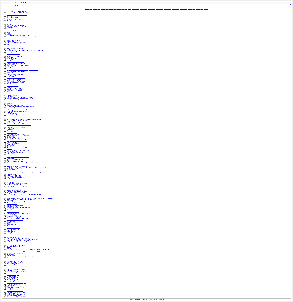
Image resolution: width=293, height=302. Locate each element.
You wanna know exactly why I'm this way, (16, 43)
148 (191, 8)
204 (280, 8)
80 (91, 8)
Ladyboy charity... (11, 136)
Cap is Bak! (9, 188)
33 (38, 8)
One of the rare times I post (13, 212)
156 (204, 8)
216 (93, 9)
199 (272, 8)
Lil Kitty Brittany (10, 247)
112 (134, 8)
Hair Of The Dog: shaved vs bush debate (16, 81)
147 (189, 8)
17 (19, 8)
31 (35, 8)
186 (252, 8)
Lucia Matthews (10, 145)
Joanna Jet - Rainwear (12, 204)
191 (260, 8)
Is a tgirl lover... (10, 265)
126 (155, 8)
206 (284, 8)
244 (138, 9)
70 (80, 8)
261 (166, 9)
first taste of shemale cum (12, 277)
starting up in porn (11, 254)
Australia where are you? (12, 47)
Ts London (9, 24)
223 (104, 9)
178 (239, 8)
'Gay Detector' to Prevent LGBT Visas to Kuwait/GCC (19, 35)
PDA (290, 4)
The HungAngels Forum (16, 5)
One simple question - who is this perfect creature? (18, 189)
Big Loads (9, 196)
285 (204, 9)
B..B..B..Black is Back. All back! (14, 85)
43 (49, 8)
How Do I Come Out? (11, 14)
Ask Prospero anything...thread (14, 176)
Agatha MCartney (11, 259)
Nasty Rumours (10, 200)
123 (151, 8)
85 (97, 8)
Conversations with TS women (13, 280)
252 (151, 9)
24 (27, 8)
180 (242, 8)
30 (34, 8)
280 (196, 9)
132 (165, 8)
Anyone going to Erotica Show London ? (16, 78)
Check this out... (10, 129)
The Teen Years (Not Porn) (13, 86)
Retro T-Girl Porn (10, 270)
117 (141, 8)
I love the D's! (10, 28)
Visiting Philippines (11, 110)
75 (86, 8)
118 (143, 8)
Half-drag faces (10, 44)
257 (159, 9)
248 (145, 9)
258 (161, 9)
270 (180, 9)
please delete (10, 20)
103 (119, 8)
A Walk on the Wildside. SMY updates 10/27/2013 (18, 238)
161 (212, 8)
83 (95, 8)
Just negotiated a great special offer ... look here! (18, 157)
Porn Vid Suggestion (11, 174)
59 (67, 8)
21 (24, 8)
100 (115, 8)
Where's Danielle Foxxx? (12, 17)
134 (168, 8)
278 (193, 9)
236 (125, 9)
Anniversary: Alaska (11, 101)
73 (83, 8)
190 (258, 8)
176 (236, 8)
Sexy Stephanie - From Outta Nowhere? (15, 62)
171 (228, 8)
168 (223, 8)
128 (159, 8)
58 (66, 8)
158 (207, 8)
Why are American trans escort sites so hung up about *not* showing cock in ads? (25, 109)
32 (36, 8)
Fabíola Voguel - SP (11, 244)
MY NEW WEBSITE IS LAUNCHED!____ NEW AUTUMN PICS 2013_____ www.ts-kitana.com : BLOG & (30, 251)
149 (192, 8)
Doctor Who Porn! (11, 117)
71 (81, 8)
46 (52, 8)
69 (79, 8)
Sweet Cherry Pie (11, 281)
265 (172, 9)
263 (169, 9)
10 (11, 8)
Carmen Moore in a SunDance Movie (15, 39)
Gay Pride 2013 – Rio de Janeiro (14, 76)
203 (279, 8)
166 (220, 8)
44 (50, 8)
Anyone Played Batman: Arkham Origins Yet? (17, 245)
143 (183, 8)
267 (175, 9)
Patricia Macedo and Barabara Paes (15, 74)
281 (198, 9)
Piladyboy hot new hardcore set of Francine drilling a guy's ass (20, 106)
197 (269, 8)
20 (23, 8)
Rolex (8, 73)
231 (117, 9)
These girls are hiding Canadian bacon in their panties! (19, 139)
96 (110, 8)
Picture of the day (11, 278)
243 (137, 9)
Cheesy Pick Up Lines (12, 268)
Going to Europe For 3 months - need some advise (18, 135)
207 (285, 8)
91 (104, 8)
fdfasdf (8, 178)
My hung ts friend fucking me (13, 202)
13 (15, 8)
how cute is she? (10, 165)
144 (184, 8)
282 (199, 9)
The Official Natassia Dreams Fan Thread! (16, 71)
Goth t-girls (9, 91)
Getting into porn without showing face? (15, 82)
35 (40, 8)
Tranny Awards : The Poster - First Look (16, 287)
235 (124, 9)
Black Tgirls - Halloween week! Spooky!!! (16, 292)
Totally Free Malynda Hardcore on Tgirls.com (17, 141)
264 (170, 9)
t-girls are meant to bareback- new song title (16, 271)
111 (132, 8)
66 (75, 8)
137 (173, 8)
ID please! (9, 22)
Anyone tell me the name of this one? (15, 152)
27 (31, 8)
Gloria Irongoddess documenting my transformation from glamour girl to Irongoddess (25, 172)
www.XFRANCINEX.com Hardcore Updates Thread (18, 150)
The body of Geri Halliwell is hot (14, 216)
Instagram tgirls (10, 128)
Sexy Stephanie (10, 153)
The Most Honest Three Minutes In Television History (18, 235)
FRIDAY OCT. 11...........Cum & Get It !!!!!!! (16, 11)
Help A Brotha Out (11, 55)
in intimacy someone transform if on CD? (16, 246)
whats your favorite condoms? (13, 228)
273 (185, 9)
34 (39, 8)
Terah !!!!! (9, 210)
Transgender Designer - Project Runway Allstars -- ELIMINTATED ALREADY (24, 194)
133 (167, 8)
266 (174, 9)
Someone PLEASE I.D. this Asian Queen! (16, 31)
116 (140, 8)
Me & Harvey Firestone (12, 130)
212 (87, 9)
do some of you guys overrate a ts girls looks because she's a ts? (21, 36)
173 (231, 8)
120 (146, 8)
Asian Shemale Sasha (12, 113)
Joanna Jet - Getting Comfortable (14, 80)
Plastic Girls (9, 33)
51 (58, 8)
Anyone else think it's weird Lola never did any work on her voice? (21, 97)
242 (135, 9)
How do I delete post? (11, 231)
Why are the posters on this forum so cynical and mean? (19, 226)
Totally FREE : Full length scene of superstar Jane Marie (19, 240)
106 (124, 8)
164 (216, 8)
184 (248, 8)
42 (48, 8)
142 (181, 8)
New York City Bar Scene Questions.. (15, 105)
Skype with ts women (11, 276)
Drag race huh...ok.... (11, 154)
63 (72, 8)
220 (99, 9)
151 (196, 8)
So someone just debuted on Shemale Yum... (17, 15)
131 (164, 8)
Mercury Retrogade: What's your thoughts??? (17, 147)
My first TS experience (12, 133)
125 (154, 8)
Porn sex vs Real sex (11, 273)
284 (202, 9)
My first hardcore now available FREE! (15, 19)
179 (240, 8)
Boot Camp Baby (10, 158)
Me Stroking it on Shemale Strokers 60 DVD (16, 93)
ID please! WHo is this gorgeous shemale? (16, 201)
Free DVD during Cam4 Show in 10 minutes (16, 177)
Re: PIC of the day (11, 267)
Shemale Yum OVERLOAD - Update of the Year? (18, 46)
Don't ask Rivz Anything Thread (14, 209)
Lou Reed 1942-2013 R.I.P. (13, 229)
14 (16, 8)
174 (232, 8)
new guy (9, 223)
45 (51, 8)
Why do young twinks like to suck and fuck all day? (18, 65)
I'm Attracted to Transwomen (13, 193)
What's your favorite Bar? (12, 151)
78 (89, 8)
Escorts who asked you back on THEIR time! (17, 120)
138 (175, 8)
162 (213, 8)
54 (62, 8)
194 (264, 8)
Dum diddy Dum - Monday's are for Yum (15, 138)
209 (288, 8)
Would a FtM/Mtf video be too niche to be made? (17, 166)
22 (25, 8)
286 (206, 9)
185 (250, 8)
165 (218, 8)
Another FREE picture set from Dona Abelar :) (17, 269)
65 (74, 8)
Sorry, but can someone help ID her (15, 161)
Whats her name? (11, 41)
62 (71, 8)
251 (150, 9)
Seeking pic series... (11, 144)
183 (247, 8)
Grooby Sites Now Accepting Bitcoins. (15, 75)
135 (170, 8)
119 (144, 8)
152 (197, 8)
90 (103, 8)
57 (65, 8)
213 (88, 9)
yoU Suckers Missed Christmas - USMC (16, 190)
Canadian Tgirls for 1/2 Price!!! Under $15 (16, 63)
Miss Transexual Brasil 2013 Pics (14, 286)
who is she (9, 87)
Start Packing (10, 94)
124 (152, 8)
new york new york (11, 115)
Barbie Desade (10, 112)
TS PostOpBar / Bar (11, 170)
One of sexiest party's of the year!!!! (15, 168)
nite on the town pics (11, 23)
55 (63, 8)
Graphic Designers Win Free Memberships (16, 134)
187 (253, 8)
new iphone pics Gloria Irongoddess (15, 48)
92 (105, 8)
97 (111, 8)
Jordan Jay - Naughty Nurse (13, 137)
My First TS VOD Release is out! (14, 184)
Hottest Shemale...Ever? (12, 206)
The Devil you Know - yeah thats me (15, 122)
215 (91, 9)
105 (123, 8)
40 (46, 8)
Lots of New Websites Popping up (14, 288)
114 (137, 8)
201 (276, 8)
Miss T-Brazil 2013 (11, 221)
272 (183, 9)
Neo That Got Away (11, 255)
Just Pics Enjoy (10, 260)
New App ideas (10, 72)
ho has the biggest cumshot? (13, 263)
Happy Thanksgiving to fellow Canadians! (16, 30)
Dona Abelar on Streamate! (13, 164)
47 (54, 8)
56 (64, 8)
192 (261, 8)
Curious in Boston (11, 252)
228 (112, 9)
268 (177, 9)
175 (234, 8)
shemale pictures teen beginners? (14, 225)
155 (202, 8)
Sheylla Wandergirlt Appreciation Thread (15, 197)
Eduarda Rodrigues (11, 59)
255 (156, 9)
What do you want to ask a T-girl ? (14, 185)
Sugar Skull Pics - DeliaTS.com (14, 114)
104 (121, 8)
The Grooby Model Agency (13, 275)
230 (116, 9)
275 (188, 9)
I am (8, 18)
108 (127, 8)
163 (215, 8)
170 (226, 8)
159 (208, 8)
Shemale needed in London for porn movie (16, 127)
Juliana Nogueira (10, 289)
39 (44, 8)
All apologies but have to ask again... (15, 205)
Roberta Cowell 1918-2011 (12, 224)
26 (30, 8)
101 (116, 8)
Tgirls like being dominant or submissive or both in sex (19, 107)
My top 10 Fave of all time (12, 83)
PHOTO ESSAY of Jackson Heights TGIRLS (17, 186)
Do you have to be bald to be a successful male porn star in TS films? (22, 70)
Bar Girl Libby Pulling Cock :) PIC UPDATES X (17, 12)
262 (167, 9)
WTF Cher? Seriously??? (12, 102)
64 (73, 8)
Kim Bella (9, 118)
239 (130, 9)
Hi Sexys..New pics (11, 34)
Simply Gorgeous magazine (13, 233)
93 (106, 8)
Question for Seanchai (12, 142)
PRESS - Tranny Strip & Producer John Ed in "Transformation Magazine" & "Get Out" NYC (27, 167)
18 (20, 8)
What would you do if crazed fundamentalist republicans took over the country (24, 119)
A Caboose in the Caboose (13, 237)
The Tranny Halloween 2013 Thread (15, 262)
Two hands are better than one (13, 272)
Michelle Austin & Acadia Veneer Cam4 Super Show (18, 207)
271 (182, 9)
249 (146, 9)
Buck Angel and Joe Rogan (13, 95)
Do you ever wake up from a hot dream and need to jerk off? (20, 98)
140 (178, 8)
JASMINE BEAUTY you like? (13, 54)
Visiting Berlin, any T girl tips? (13, 284)
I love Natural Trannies (12, 215)
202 (277, 8)
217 (95, 9)
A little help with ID (11, 214)
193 (263, 8)
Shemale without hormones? (13, 68)
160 (210, 8)
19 (22, 8)
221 (101, 9)
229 (114, 9)
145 (186, 8)
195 (266, 8)
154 (200, 8)
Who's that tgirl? (10, 66)
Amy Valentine (10, 67)
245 (140, 9)
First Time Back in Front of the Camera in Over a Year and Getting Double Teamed (25, 50)
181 (244, 8)
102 (118, 8)
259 (162, 9)
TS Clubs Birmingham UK (12, 293)
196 (268, 8)
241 (134, 9)
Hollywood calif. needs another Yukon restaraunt (17, 181)
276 (190, 9)
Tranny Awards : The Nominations (14, 90)
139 (176, 8)
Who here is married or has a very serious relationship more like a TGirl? (23, 239)
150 (194, 8)
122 (149, 8)
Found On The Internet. (12, 222)
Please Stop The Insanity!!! (13, 99)
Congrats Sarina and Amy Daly (13, 40)
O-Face (8, 160)
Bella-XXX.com (10, 208)
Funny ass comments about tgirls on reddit (16, 25)
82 (94, 8)
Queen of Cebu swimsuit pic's (13, 131)
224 (106, 9)
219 (98, 9)
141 (180, 8)
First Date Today (10, 182)
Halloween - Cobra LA (11, 64)
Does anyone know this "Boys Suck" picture (16, 283)
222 (103, 9)
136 (172, 8)
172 (229, 8)
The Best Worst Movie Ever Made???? (15, 261)
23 (26, 8)
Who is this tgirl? (10, 243)
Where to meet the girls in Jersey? (14, 51)
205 (282, 8)
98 (112, 8)
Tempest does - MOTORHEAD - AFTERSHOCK (17, 218)
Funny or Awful (10, 57)
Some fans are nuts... (11, 96)
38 (43, 8)
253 (153, 9)
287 (207, 9)
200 (274, 8)
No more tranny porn (11, 257)
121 (147, 8)
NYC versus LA (10, 103)
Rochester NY (10, 49)
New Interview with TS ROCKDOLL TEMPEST (17, 296)
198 (271, 8)
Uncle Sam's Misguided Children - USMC (16, 295)
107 (126, 8)
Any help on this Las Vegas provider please (16, 173)
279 (194, 9)
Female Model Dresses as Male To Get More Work (18, 111)
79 (90, 8)
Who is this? (9, 32)
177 (237, 8)
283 (201, 9)
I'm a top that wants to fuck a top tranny (15, 236)
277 (191, 9)
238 (129, 9)
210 (290, 8)
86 (98, 8)
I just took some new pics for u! (14, 175)
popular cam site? (11, 38)
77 (88, 8)
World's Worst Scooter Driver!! (13, 143)
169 (224, 8)
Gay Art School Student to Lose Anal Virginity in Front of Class (21, 199)
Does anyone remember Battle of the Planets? (17, 26)
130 (162, 8)
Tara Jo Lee (9, 149)
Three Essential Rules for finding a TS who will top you (19, 123)
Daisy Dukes (10, 248)
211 (85, 9)
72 (82, 8)
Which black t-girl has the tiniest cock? (15, 56)
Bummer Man (10, 27)
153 (199, 8)
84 (96, 8)
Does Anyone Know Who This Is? (14, 89)
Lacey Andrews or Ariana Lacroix (14, 52)
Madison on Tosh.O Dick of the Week (15, 220)
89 (102, 8)
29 (33, 8)
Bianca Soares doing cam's (13, 60)
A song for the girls (11, 264)
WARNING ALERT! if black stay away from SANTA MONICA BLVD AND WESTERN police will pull (28, 249)
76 (87, 8)
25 (28, 8)
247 (143, 9)
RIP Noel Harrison (11, 169)
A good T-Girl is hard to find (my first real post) (17, 183)
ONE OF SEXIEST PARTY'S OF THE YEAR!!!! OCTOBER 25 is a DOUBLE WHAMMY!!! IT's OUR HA (30, 198)
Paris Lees (9, 230)
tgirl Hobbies (9, 16)
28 (32, 8)
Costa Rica (9, 232)
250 (148, 9)
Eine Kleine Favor (11, 155)
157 (205, 8)
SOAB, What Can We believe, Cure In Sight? (17, 191)
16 (18, 8)
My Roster (9, 104)
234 (122, 9)
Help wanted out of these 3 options (14, 88)
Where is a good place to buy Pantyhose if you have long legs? (21, 256)
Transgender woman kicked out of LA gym (16, 294)
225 (108, 9)
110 (131, 8)
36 (41, 8)
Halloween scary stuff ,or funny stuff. (15, 253)
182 (245, 8)
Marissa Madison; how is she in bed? (15, 180)
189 (256, 8)
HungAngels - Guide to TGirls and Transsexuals (11, 2)
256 (158, 9)
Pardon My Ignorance (11, 285)
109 (129, 8)
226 (109, 9)
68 (78, 8)
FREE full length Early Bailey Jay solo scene (17, 42)
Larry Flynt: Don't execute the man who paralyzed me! (19, 241)
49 (56, 8)
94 (107, 8)
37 (42, 8)
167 (221, 8)
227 (111, 9)
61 (70, 8)
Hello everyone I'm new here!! (13, 217)
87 (99, 8)
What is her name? (11, 126)
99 (113, 8)
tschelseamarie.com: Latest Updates (15, 291)
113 (135, 8)
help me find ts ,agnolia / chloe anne (15, 159)
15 (17, 8)
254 (154, 9)
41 (47, 8)
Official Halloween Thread (12, 279)
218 (96, 9)
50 (57, 8)
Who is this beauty (11, 121)
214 (90, 9)
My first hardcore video (12, 58)
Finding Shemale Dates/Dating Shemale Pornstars (18, 213)
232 (119, 9)
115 (138, 8)
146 (188, 8)
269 (178, 9)
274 (186, 9)
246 (142, 9)
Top (21, 2)
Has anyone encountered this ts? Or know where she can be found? (22, 162)
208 (287, 8)
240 (132, 9)
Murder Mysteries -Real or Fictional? (15, 146)
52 (59, 8)
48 (55, 8)
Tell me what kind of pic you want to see (16, 192)
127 (157, 8)
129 (160, 8)
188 (255, 8)
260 (164, 9)
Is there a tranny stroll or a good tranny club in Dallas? (19, 125)
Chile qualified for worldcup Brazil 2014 (15, 79)
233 (120, 9)
